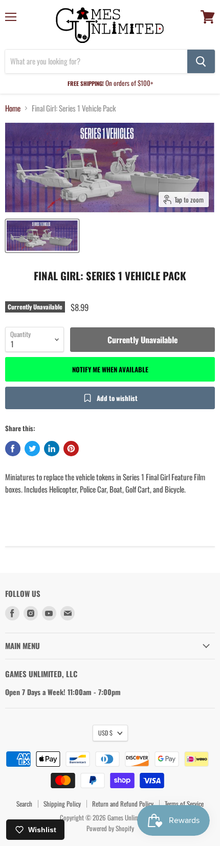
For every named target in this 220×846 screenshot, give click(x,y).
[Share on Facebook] (12, 448)
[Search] (201, 61)
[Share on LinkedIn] (51, 448)
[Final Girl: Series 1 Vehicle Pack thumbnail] (42, 235)
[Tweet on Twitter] (32, 448)
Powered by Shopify (110, 828)
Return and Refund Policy (122, 803)
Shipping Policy (62, 803)
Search (24, 803)
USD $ (105, 733)
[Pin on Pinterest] (71, 448)
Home (12, 108)
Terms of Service (184, 803)
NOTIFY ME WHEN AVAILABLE (110, 369)
